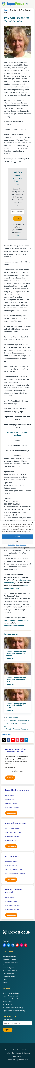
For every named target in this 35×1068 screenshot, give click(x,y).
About (5, 982)
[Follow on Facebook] (8, 740)
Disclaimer (26, 1050)
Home (6, 10)
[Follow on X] (4, 740)
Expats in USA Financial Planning (14, 1011)
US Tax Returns (8, 1005)
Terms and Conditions (13, 1050)
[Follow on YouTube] (13, 740)
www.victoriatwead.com (14, 626)
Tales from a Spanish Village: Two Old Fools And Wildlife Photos (16, 705)
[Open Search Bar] (27, 4)
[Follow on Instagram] (17, 740)
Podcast (6, 965)
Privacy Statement (21, 545)
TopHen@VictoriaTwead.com (16, 620)
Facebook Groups (9, 977)
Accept (17, 536)
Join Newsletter (8, 974)
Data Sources (17, 1056)
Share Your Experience (11, 962)
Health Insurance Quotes (11, 993)
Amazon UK (24, 580)
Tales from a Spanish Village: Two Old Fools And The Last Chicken (16, 653)
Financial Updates (9, 968)
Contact (6, 980)
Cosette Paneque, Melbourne (17, 729)
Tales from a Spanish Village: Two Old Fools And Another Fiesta (16, 679)
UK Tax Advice (8, 1002)
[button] (32, 523)
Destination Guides (9, 956)
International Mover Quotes (12, 999)
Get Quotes (11, 813)
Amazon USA (9, 583)
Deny (17, 542)
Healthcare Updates (10, 971)
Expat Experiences (9, 959)
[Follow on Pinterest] (22, 740)
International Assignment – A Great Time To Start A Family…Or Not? (16, 723)
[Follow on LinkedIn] (26, 740)
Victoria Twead (12, 718)
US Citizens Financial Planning (13, 1008)
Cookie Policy (11, 545)
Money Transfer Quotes (11, 996)
